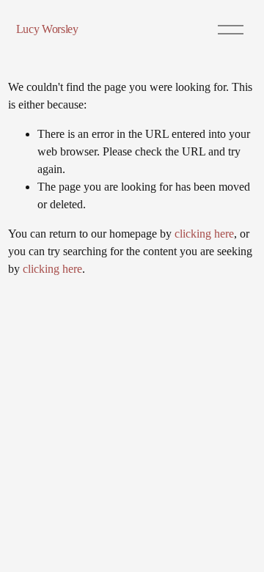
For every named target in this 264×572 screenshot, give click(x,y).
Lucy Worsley (47, 29)
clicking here (204, 233)
